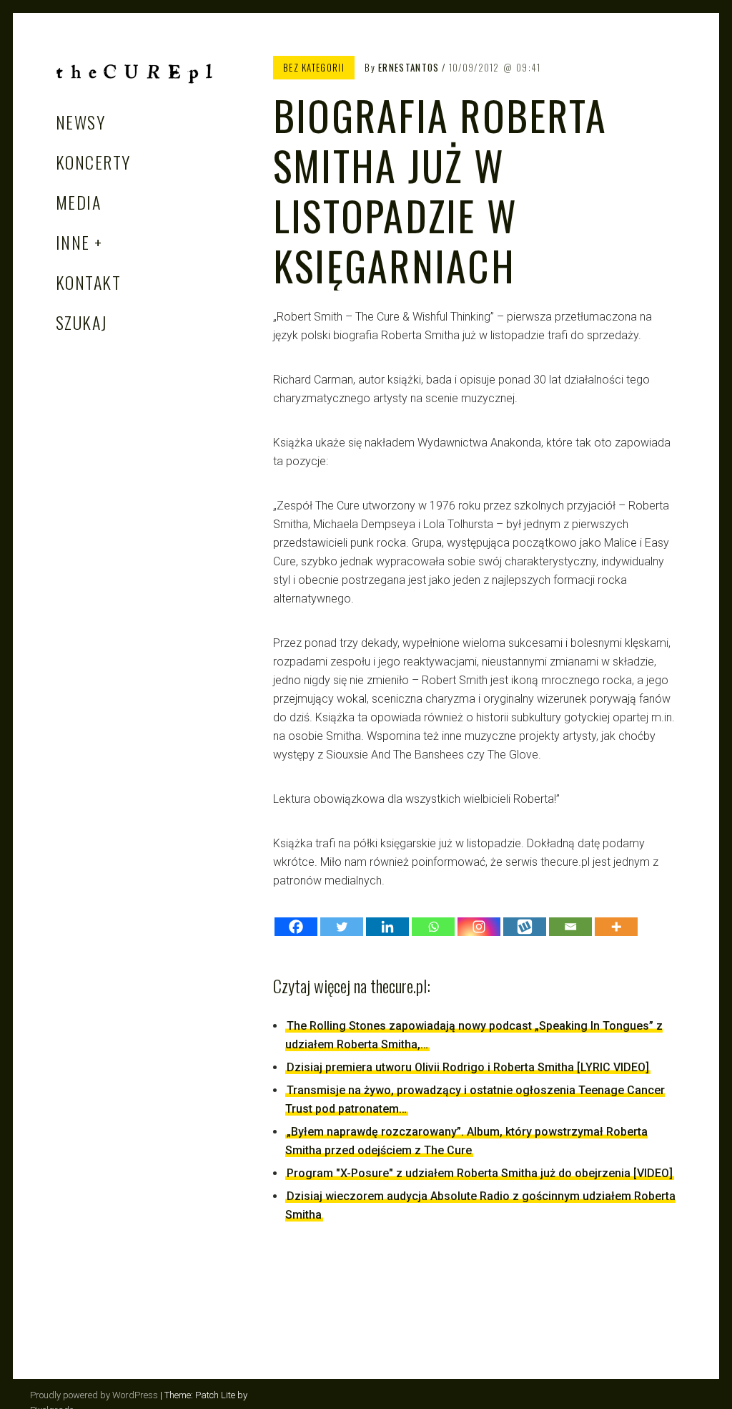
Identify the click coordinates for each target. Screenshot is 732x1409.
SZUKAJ (82, 322)
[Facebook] (295, 926)
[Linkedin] (387, 926)
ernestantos (408, 67)
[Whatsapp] (433, 926)
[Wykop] (524, 926)
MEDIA (78, 202)
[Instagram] (479, 926)
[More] (616, 926)
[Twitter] (341, 926)
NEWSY (80, 122)
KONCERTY (93, 162)
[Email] (570, 926)
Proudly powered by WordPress (94, 1395)
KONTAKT (88, 282)
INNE (73, 242)
